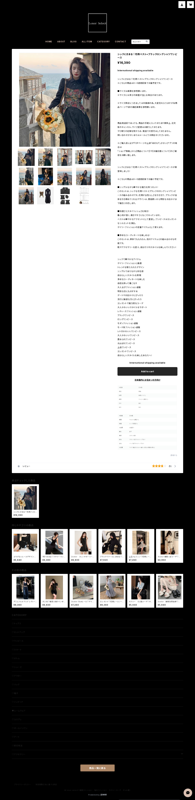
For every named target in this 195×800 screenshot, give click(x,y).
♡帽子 (15, 693)
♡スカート (17, 649)
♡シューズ (17, 667)
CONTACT (120, 41)
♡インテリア (17, 702)
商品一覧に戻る (97, 768)
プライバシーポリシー (22, 784)
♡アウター (17, 676)
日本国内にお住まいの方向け (147, 380)
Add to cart (147, 371)
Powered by (94, 795)
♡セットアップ (18, 632)
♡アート (16, 737)
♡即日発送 (17, 745)
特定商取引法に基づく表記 (46, 784)
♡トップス (16, 623)
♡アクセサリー (19, 754)
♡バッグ (16, 684)
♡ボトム (16, 658)
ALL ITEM (87, 41)
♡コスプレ (17, 719)
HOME (48, 41)
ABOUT (61, 41)
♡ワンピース (18, 641)
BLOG (73, 41)
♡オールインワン (19, 728)
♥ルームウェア (19, 710)
